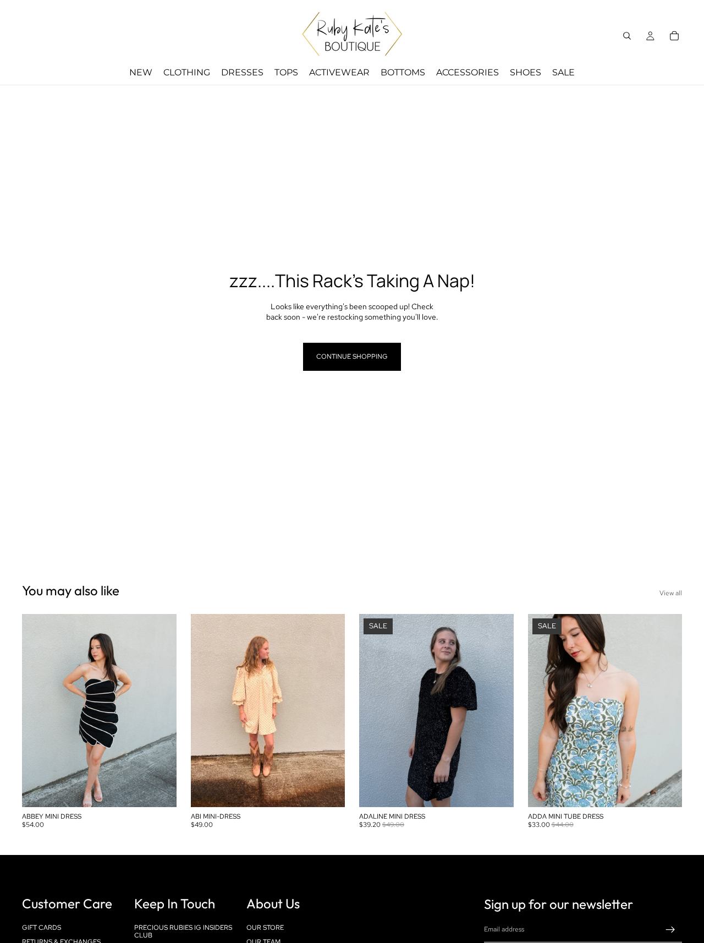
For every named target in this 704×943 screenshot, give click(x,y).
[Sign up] (670, 929)
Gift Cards (41, 927)
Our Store (265, 927)
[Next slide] (160, 711)
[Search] (627, 36)
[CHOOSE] (159, 791)
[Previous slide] (38, 711)
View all (670, 593)
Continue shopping (352, 356)
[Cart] (674, 36)
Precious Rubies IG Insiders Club (183, 931)
